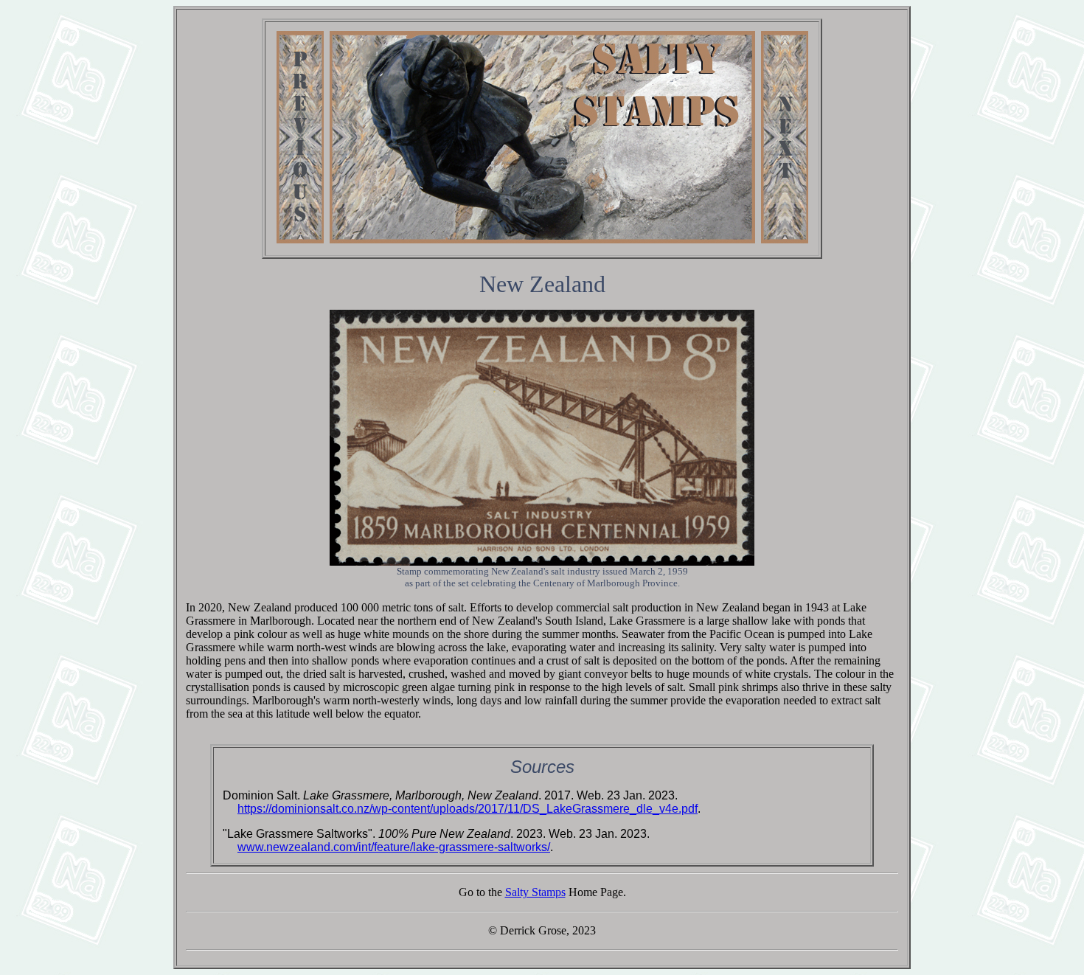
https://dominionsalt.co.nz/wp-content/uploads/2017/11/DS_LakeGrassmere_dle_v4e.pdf (467, 808)
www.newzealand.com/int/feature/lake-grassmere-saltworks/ (393, 847)
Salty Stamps (535, 892)
